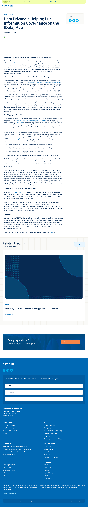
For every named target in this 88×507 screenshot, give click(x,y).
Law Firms (47, 446)
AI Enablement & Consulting (53, 431)
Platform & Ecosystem (10, 425)
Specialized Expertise (51, 457)
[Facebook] (4, 370)
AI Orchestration (49, 425)
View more (9, 314)
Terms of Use (18, 501)
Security (5, 433)
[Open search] (81, 6)
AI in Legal (6, 473)
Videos (5, 476)
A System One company (77, 501)
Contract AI (47, 436)
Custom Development (10, 431)
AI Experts (47, 428)
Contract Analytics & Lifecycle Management (17, 449)
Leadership (47, 467)
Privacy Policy (28, 501)
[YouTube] (11, 370)
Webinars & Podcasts (9, 470)
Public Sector (48, 452)
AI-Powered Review (50, 433)
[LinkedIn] (7, 370)
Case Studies (7, 467)
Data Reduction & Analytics (53, 439)
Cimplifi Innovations (9, 428)
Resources (7, 14)
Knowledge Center (9, 465)
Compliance (48, 478)
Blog (13, 14)
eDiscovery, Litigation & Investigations (15, 446)
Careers (46, 476)
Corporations (48, 449)
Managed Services (9, 454)
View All (79, 244)
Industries (47, 454)
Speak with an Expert (70, 342)
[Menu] (85, 6)
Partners (47, 470)
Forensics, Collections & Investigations (15, 452)
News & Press (48, 473)
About (46, 465)
